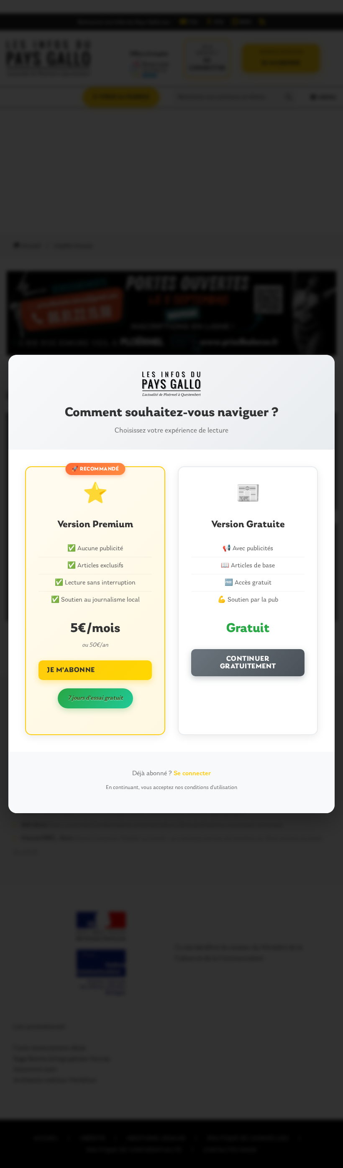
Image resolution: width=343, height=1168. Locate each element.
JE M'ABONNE (71, 670)
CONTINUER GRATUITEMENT (248, 662)
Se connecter (192, 773)
